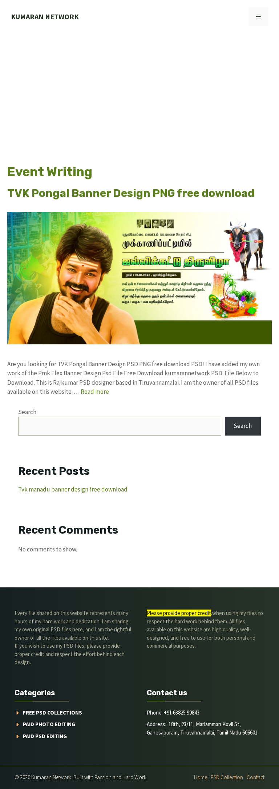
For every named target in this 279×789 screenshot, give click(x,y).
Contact (255, 777)
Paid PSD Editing (45, 736)
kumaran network (45, 16)
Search (27, 412)
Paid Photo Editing (49, 724)
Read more (95, 392)
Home (200, 777)
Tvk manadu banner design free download (73, 489)
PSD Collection (227, 777)
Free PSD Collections (52, 712)
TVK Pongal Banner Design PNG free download (131, 193)
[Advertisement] (139, 88)
